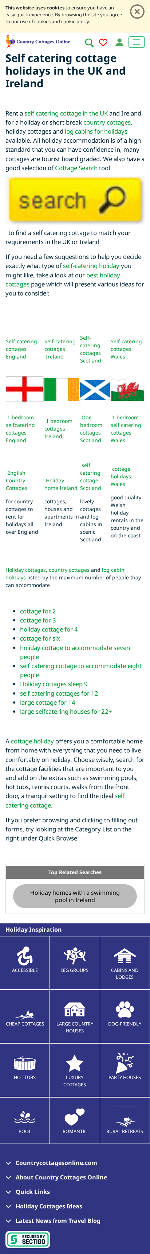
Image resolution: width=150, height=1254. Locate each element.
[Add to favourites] (103, 43)
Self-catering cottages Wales (126, 349)
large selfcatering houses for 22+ (66, 711)
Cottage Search (76, 168)
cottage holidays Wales (121, 476)
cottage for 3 (38, 620)
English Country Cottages (16, 480)
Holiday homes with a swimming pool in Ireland (75, 896)
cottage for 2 (38, 611)
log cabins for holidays (96, 131)
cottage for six (40, 638)
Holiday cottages (25, 569)
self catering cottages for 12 (59, 693)
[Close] (137, 11)
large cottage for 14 (47, 702)
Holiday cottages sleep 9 (54, 684)
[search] (89, 42)
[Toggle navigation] (137, 42)
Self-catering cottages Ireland (60, 349)
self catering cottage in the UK (66, 113)
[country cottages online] (38, 40)
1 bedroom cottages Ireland (58, 429)
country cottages (107, 122)
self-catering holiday (91, 265)
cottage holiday (32, 741)
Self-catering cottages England (21, 349)
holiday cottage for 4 (49, 629)
